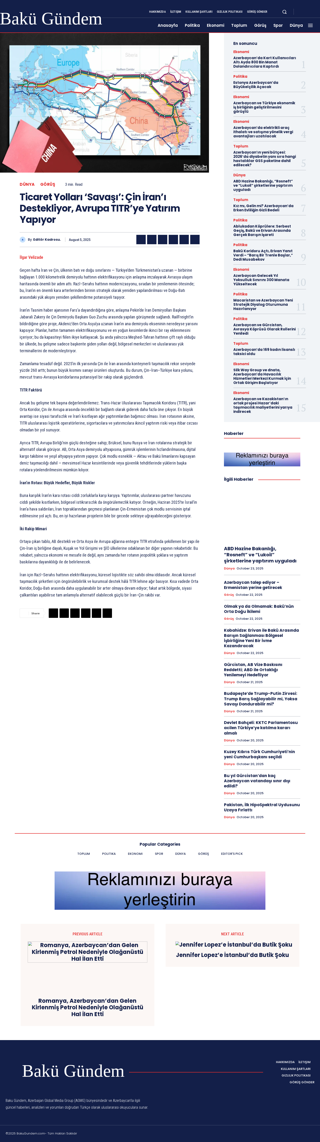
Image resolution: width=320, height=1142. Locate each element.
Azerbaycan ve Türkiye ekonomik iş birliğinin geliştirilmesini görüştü (264, 107)
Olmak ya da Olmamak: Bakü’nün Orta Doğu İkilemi (259, 609)
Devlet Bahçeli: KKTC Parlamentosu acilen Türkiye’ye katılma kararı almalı (261, 728)
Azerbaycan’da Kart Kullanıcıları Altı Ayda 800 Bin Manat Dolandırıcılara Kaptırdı (264, 62)
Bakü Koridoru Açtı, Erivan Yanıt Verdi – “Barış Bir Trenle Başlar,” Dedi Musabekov (263, 255)
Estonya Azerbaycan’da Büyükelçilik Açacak (255, 84)
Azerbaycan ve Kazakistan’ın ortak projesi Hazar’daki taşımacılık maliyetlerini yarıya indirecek (262, 405)
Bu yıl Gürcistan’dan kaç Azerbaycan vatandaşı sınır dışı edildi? (257, 781)
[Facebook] (301, 12)
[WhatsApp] (162, 239)
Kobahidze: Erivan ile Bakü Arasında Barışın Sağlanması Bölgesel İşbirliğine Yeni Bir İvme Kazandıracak (261, 638)
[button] (284, 11)
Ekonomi (241, 52)
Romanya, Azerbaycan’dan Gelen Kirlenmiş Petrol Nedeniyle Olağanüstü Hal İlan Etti (87, 1008)
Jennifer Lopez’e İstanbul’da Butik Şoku (232, 955)
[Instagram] (307, 12)
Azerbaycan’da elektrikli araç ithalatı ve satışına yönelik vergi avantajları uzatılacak (263, 132)
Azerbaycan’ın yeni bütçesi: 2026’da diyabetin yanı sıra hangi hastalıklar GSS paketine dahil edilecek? (264, 158)
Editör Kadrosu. (47, 240)
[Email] (173, 239)
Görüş (47, 184)
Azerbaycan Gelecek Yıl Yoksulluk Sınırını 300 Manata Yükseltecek (261, 279)
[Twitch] (290, 1134)
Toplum (240, 146)
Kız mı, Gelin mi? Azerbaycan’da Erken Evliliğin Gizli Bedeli (263, 208)
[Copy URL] (195, 239)
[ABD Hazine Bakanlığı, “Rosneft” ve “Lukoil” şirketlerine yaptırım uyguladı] (262, 514)
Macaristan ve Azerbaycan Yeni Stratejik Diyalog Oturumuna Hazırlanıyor (263, 304)
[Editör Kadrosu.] (24, 240)
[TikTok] (279, 1134)
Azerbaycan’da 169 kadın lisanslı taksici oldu (264, 351)
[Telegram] (184, 239)
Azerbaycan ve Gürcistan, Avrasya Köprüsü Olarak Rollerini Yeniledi (264, 329)
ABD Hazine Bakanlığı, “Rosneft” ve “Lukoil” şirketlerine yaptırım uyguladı (263, 185)
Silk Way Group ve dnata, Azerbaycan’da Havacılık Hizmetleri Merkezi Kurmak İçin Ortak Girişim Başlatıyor (262, 376)
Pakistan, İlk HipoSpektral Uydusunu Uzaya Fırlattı (262, 807)
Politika (240, 76)
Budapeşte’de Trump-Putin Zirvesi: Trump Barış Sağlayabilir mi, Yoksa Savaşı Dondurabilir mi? (260, 699)
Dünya (27, 184)
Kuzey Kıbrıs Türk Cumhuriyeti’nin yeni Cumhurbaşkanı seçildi (259, 754)
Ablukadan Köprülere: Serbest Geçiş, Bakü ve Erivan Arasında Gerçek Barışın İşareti (262, 230)
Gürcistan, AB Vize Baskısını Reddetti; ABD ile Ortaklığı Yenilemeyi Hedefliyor (253, 670)
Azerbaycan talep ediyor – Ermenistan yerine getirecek (253, 585)
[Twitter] (312, 12)
